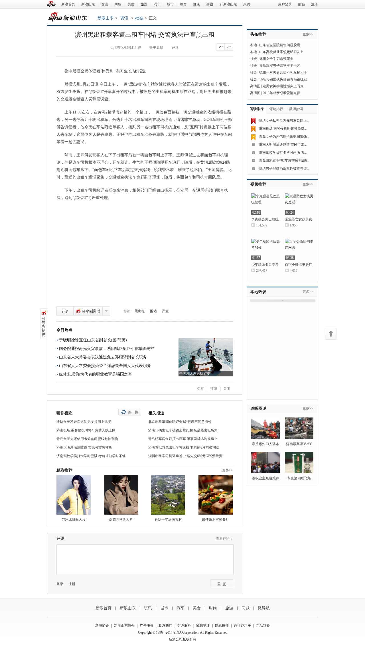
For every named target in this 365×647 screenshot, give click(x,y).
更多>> (227, 470)
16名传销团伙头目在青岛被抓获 (283, 79)
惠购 (246, 4)
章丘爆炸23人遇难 (265, 444)
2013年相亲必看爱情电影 (281, 93)
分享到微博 (88, 311)
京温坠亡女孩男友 (298, 219)
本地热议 (258, 292)
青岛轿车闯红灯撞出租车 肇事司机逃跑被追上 (183, 439)
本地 (253, 45)
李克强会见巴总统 (265, 219)
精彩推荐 (64, 470)
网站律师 (222, 626)
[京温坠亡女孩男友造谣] (299, 204)
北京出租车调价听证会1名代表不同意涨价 (180, 422)
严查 (165, 311)
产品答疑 (263, 626)
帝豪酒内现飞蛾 (299, 478)
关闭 (226, 389)
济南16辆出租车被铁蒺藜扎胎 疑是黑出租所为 (183, 430)
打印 (213, 389)
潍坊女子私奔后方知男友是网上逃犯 (83, 422)
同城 (117, 4)
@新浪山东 (228, 4)
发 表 (221, 583)
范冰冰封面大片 (74, 520)
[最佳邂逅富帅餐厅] (215, 495)
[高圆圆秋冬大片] (121, 495)
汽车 (157, 4)
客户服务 (184, 626)
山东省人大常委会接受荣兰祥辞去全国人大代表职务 (105, 366)
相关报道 (156, 413)
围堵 (153, 311)
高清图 (255, 86)
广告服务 (146, 626)
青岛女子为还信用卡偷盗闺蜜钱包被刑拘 (87, 439)
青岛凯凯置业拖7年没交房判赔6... (284, 161)
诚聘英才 (203, 626)
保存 (200, 389)
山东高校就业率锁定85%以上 (281, 52)
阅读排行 (256, 109)
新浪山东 (88, 4)
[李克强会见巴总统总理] (265, 204)
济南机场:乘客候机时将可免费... (283, 129)
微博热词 (296, 109)
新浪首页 (68, 4)
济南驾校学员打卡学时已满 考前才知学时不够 (91, 456)
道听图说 (258, 408)
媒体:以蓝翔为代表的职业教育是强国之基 (95, 374)
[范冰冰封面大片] (73, 495)
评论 (65, 311)
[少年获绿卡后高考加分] (265, 249)
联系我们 (165, 626)
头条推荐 (258, 34)
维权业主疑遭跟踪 (265, 478)
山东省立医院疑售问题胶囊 (279, 45)
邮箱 (301, 4)
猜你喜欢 (64, 413)
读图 (209, 4)
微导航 (264, 608)
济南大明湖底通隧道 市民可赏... (283, 145)
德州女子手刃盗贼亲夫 (276, 59)
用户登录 (285, 4)
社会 (139, 18)
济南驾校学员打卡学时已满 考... (283, 153)
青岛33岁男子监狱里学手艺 (279, 66)
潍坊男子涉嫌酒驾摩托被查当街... (284, 169)
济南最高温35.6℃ (299, 444)
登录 (59, 584)
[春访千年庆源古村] (168, 495)
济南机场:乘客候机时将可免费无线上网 (85, 430)
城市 (170, 4)
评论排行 (276, 109)
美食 (130, 4)
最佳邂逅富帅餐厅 (215, 520)
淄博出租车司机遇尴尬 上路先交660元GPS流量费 (185, 456)
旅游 (144, 4)
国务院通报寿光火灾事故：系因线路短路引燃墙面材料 (107, 348)
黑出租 (140, 311)
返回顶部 (330, 334)
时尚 (213, 608)
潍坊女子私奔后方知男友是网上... (284, 121)
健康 (196, 4)
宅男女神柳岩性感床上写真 (283, 86)
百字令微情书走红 (298, 265)
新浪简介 (102, 626)
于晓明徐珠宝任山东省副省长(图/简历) (93, 340)
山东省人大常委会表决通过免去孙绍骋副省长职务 (103, 357)
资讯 (104, 4)
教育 (183, 4)
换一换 (133, 412)
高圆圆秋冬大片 (121, 520)
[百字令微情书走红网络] (299, 249)
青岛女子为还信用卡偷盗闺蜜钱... (284, 137)
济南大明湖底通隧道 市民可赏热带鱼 (84, 447)
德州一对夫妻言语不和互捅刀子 (283, 72)
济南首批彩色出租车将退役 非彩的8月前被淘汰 (183, 447)
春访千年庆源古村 (168, 520)
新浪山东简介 (124, 626)
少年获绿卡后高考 (265, 265)
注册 (314, 4)
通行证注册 (242, 626)
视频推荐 (258, 184)
